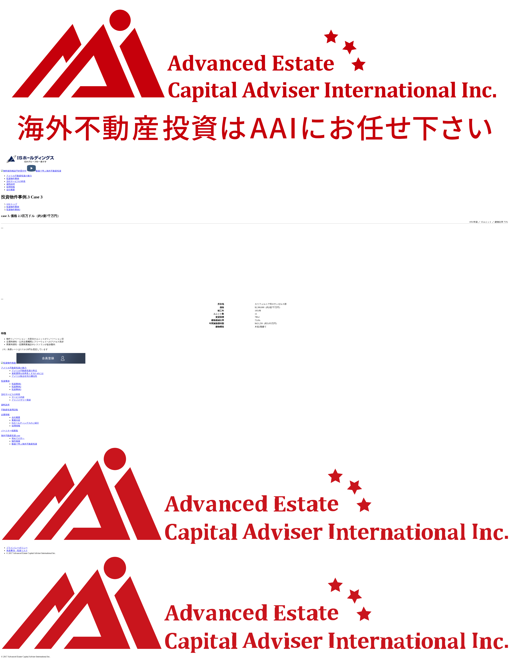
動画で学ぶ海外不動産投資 (24, 444)
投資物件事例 (12, 178)
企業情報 (5, 414)
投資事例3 (16, 389)
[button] (2, 299)
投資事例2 (16, 386)
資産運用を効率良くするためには (27, 373)
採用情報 (16, 426)
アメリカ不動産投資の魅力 (19, 176)
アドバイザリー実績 (21, 400)
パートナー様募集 (9, 431)
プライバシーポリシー (17, 548)
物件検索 (16, 441)
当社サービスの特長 (15, 181)
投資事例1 (16, 384)
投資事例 (5, 381)
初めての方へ (18, 438)
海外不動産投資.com (10, 435)
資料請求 (5, 405)
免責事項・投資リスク (17, 550)
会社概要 (10, 190)
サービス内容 (18, 397)
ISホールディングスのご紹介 (25, 423)
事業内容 (16, 420)
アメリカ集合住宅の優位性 (24, 376)
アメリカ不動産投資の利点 (24, 370)
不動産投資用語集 (9, 410)
